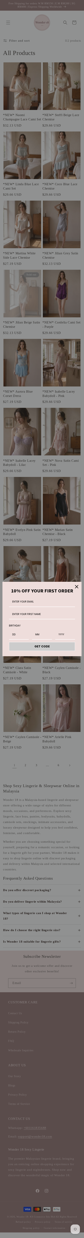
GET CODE (42, 646)
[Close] (77, 587)
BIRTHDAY (15, 625)
